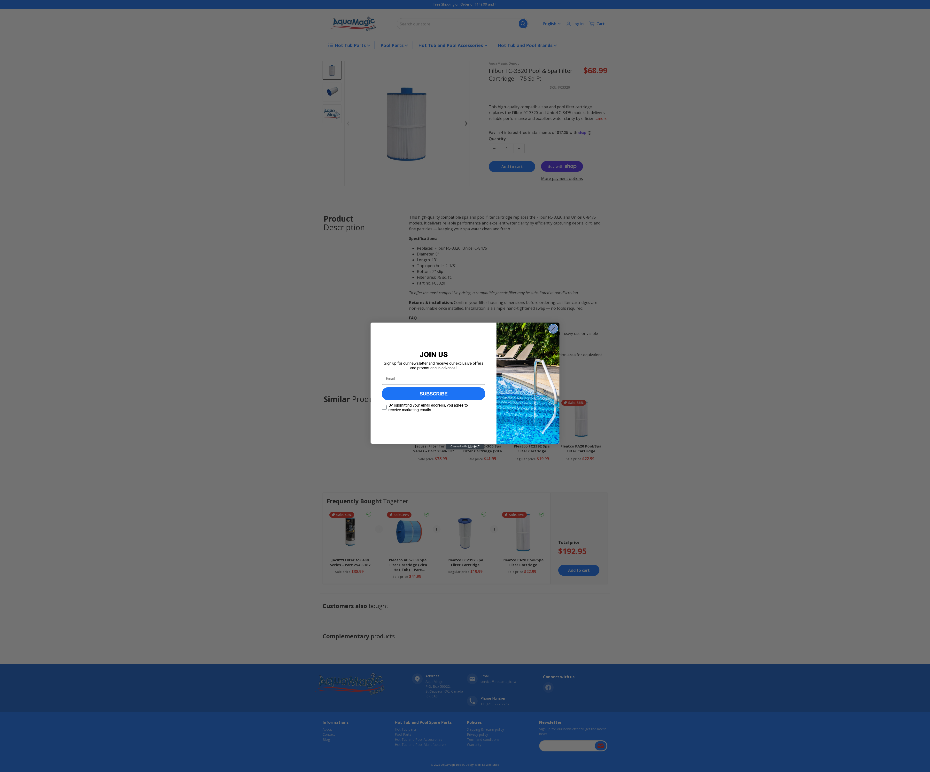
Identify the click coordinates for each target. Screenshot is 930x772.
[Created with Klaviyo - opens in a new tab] (465, 446)
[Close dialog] (553, 328)
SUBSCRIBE (434, 393)
